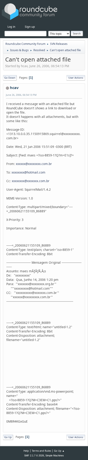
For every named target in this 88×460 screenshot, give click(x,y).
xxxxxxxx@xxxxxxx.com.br (30, 181)
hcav (14, 87)
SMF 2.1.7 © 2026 (34, 455)
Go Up (8, 437)
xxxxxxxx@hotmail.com (28, 172)
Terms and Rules (41, 450)
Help (26, 450)
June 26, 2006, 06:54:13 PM (21, 94)
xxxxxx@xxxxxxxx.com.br (34, 164)
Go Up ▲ (59, 450)
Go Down (9, 77)
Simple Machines (54, 455)
